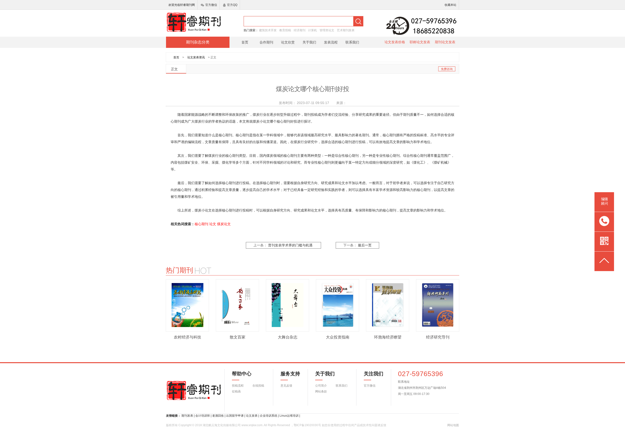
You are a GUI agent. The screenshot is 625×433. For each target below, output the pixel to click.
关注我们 (370, 373)
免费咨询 (447, 69)
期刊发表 (187, 415)
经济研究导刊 (437, 337)
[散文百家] (237, 305)
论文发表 (252, 415)
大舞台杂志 (287, 337)
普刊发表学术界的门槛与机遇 (290, 245)
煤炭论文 (224, 224)
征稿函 (236, 391)
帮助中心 (241, 373)
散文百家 (237, 337)
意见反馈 (286, 385)
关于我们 (309, 42)
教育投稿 (285, 30)
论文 (212, 224)
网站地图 (453, 425)
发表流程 (331, 42)
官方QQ (232, 5)
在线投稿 (258, 385)
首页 (244, 42)
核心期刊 (201, 224)
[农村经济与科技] (187, 305)
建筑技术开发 (268, 30)
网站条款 (321, 391)
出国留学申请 (235, 415)
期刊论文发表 (445, 42)
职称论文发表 (420, 42)
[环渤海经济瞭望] (388, 305)
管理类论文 (327, 30)
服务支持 (287, 373)
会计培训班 (202, 415)
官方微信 (211, 5)
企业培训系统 (268, 415)
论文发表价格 (395, 42)
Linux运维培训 (289, 415)
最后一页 (365, 245)
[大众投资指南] (338, 305)
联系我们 (352, 42)
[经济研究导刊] (438, 305)
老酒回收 (218, 415)
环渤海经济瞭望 (387, 337)
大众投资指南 (337, 337)
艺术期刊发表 (345, 30)
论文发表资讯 (196, 57)
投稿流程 (238, 385)
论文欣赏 (288, 42)
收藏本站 (450, 5)
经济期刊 (299, 30)
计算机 (312, 30)
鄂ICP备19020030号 (307, 425)
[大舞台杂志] (287, 305)
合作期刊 (266, 42)
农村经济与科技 (187, 337)
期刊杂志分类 (197, 42)
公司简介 (321, 385)
